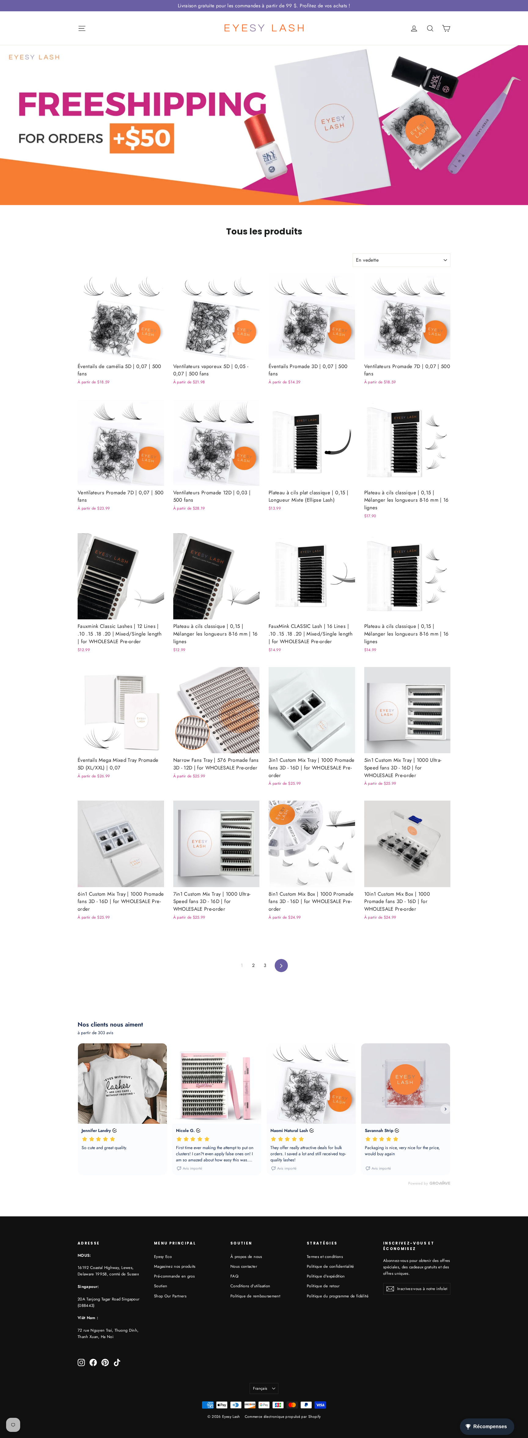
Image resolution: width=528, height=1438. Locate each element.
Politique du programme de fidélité (338, 1296)
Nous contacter (243, 1266)
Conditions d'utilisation (250, 1286)
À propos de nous (246, 1256)
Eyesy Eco (163, 1256)
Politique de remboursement (255, 1296)
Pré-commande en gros (174, 1276)
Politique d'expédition (326, 1276)
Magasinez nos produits (175, 1266)
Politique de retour (323, 1286)
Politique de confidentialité (330, 1266)
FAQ (234, 1276)
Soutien (160, 1286)
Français (260, 1388)
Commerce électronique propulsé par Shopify (283, 1416)
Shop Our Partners (170, 1296)
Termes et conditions (325, 1256)
